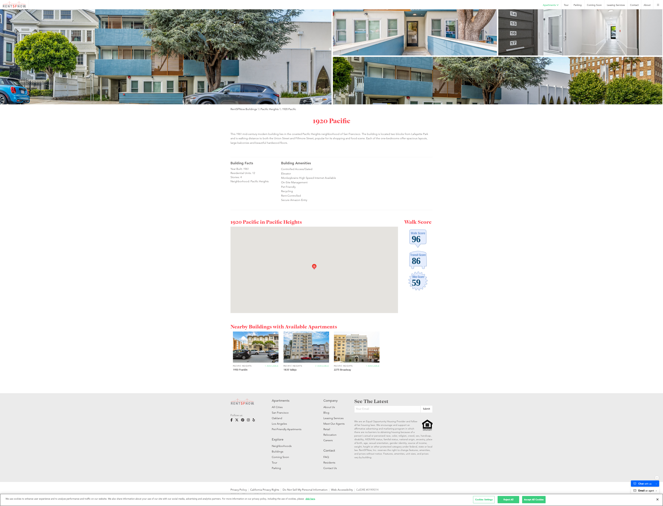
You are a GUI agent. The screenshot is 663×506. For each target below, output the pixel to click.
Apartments (549, 5)
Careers (328, 440)
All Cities (277, 407)
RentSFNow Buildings (243, 109)
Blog (326, 412)
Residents (329, 462)
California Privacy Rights (264, 489)
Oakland (277, 418)
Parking (578, 5)
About (647, 5)
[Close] (657, 499)
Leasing (616, 5)
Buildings (277, 451)
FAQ (326, 457)
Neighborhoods (282, 446)
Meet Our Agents (333, 423)
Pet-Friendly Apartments (286, 429)
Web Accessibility (342, 489)
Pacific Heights (270, 109)
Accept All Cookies (534, 499)
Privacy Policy (238, 489)
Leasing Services (333, 418)
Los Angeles (279, 423)
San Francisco (280, 412)
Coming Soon (594, 5)
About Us (329, 407)
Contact (634, 5)
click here (310, 498)
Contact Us (330, 468)
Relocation (330, 434)
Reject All (508, 499)
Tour (566, 5)
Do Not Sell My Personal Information (305, 489)
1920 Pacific (289, 109)
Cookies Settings (484, 499)
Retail (326, 429)
